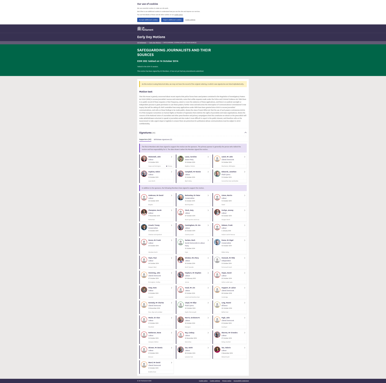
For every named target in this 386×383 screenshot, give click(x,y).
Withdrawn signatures (163, 139)
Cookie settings (190, 20)
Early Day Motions (151, 37)
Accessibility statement (241, 381)
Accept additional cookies (148, 20)
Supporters (145, 139)
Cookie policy (203, 381)
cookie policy (178, 15)
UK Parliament (141, 43)
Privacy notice (226, 381)
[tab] (145, 140)
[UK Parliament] (145, 28)
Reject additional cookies (172, 20)
